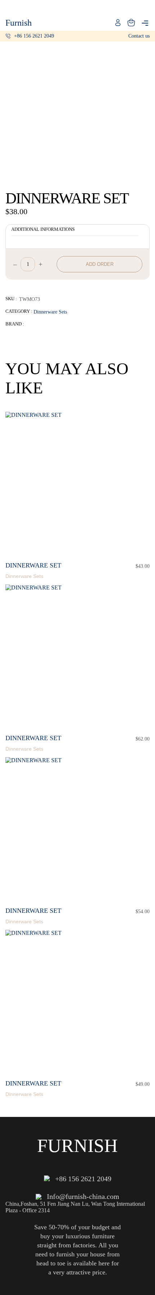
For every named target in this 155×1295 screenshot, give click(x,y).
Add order (100, 264)
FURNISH (77, 1145)
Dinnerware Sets (50, 312)
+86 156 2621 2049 (34, 36)
